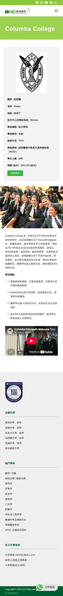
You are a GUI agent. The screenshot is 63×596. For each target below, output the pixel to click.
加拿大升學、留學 (14, 433)
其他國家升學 (12, 448)
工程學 (8, 504)
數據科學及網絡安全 (15, 519)
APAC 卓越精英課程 (15, 530)
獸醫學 (8, 509)
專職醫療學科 (12, 525)
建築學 (8, 499)
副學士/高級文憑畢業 (16, 560)
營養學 (8, 488)
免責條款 (13, 593)
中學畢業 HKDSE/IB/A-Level (20, 555)
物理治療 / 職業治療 (15, 478)
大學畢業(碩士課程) (15, 565)
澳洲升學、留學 (13, 422)
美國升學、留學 (13, 443)
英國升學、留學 (13, 428)
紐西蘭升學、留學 (14, 438)
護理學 (8, 483)
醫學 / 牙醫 (10, 473)
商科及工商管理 (13, 514)
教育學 (8, 494)
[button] (3, 208)
